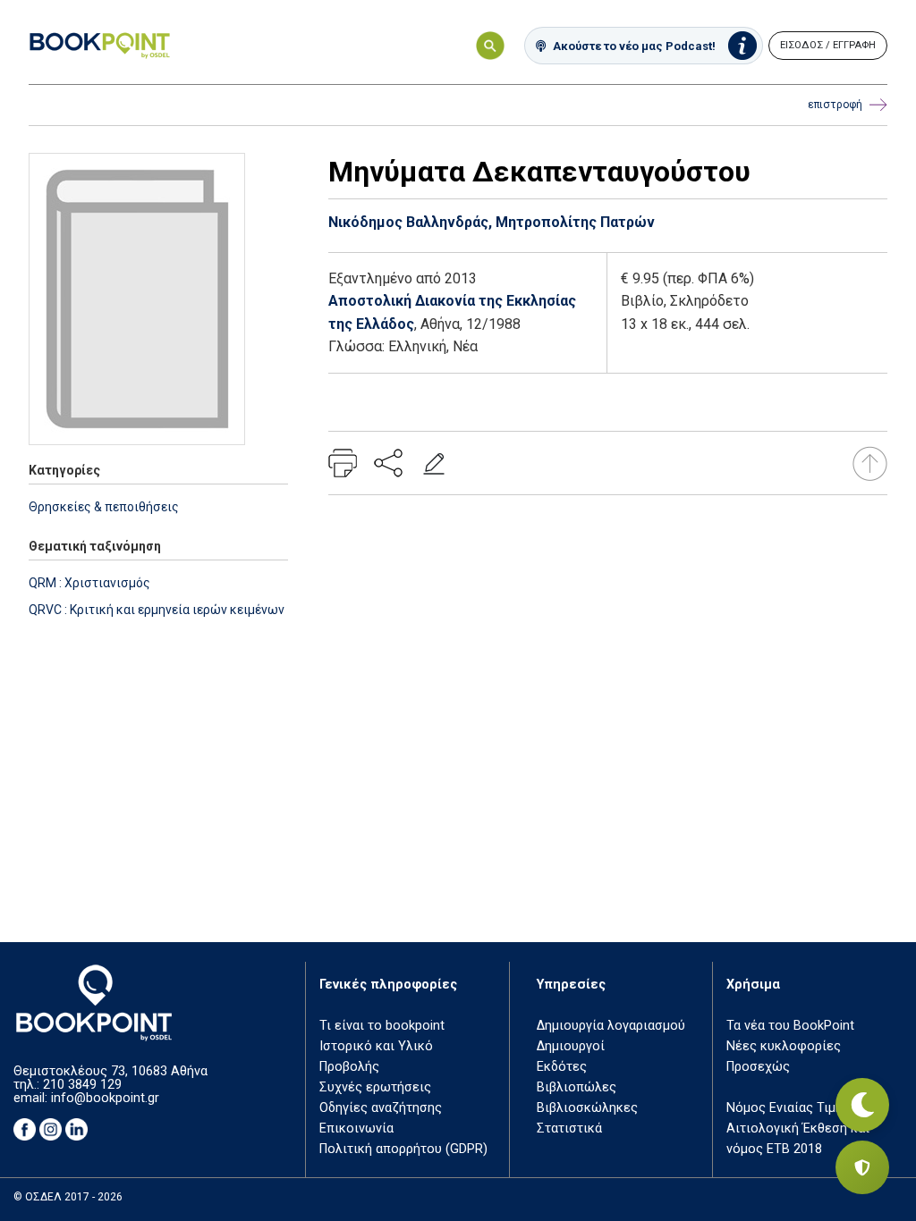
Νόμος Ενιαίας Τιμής (788, 1108)
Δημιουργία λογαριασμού (611, 1025)
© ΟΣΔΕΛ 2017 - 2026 (68, 1197)
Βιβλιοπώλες (576, 1087)
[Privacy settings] (862, 1167)
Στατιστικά (569, 1128)
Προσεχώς (758, 1066)
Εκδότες (562, 1066)
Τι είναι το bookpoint (382, 1025)
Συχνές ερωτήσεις (375, 1087)
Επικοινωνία (356, 1128)
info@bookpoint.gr (105, 1098)
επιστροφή (835, 104)
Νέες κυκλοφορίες (783, 1046)
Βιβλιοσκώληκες (587, 1108)
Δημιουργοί (571, 1046)
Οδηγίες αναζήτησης (380, 1108)
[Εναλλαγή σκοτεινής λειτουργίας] (862, 1105)
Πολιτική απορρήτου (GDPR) (403, 1149)
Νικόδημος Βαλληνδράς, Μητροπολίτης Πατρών (491, 222)
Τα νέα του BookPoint (790, 1025)
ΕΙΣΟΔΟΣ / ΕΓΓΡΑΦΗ (828, 45)
